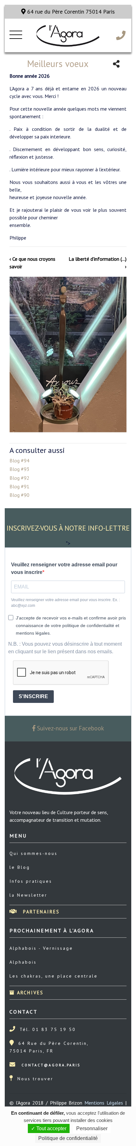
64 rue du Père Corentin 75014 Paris (70, 11)
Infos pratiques (30, 881)
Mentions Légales (103, 1103)
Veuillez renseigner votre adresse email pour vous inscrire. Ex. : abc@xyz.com (65, 603)
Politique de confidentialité (68, 1138)
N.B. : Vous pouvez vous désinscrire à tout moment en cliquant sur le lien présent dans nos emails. (65, 647)
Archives (29, 993)
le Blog (19, 867)
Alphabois (23, 962)
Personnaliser (92, 1128)
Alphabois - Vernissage (41, 948)
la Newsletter (28, 895)
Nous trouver (35, 1079)
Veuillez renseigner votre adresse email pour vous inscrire (64, 568)
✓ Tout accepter (48, 1128)
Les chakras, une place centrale (53, 976)
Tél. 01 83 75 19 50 (48, 1029)
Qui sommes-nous (33, 853)
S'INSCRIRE (33, 696)
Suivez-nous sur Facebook (69, 728)
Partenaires (40, 912)
